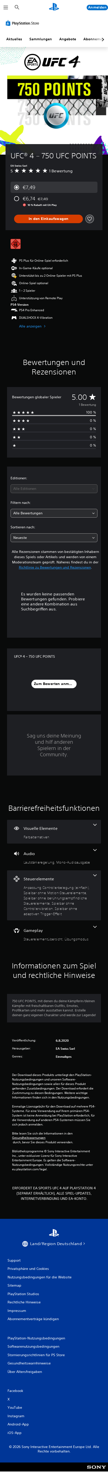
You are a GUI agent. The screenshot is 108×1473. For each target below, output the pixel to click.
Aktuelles (14, 39)
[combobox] (54, 488)
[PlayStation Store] (23, 23)
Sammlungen (40, 39)
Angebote (67, 39)
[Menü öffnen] (5, 7)
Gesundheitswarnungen (28, 1138)
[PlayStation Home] (54, 7)
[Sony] (96, 1470)
